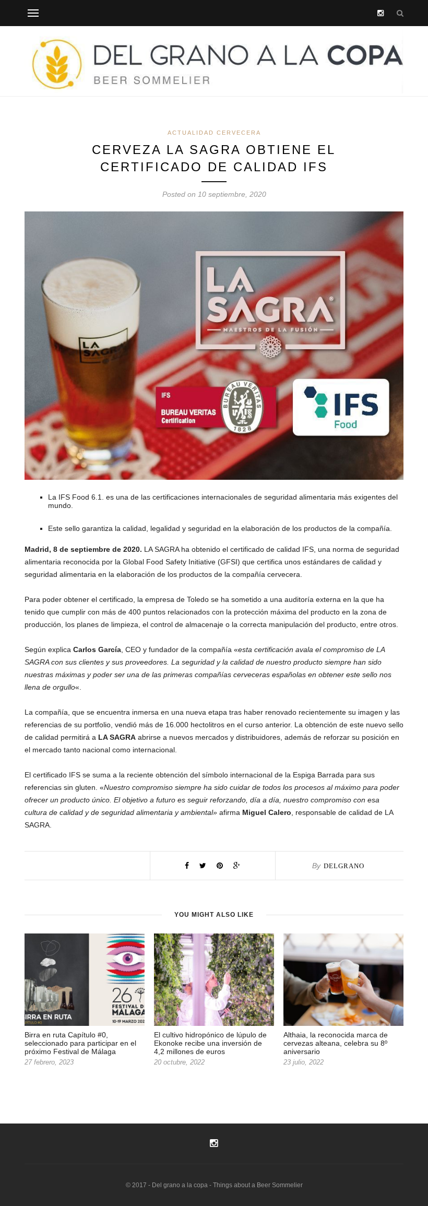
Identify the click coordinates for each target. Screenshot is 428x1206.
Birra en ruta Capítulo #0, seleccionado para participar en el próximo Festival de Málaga (80, 1043)
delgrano (344, 866)
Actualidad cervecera (214, 132)
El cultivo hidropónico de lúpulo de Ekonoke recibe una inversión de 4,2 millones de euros (210, 1043)
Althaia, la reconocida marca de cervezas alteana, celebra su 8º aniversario (335, 1043)
